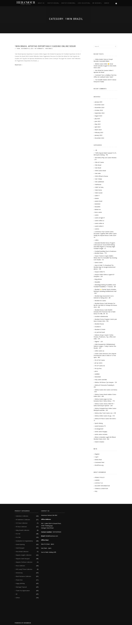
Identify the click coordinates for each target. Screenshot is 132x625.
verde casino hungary (101, 431)
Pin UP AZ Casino (100, 360)
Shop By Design (53, 3)
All (16, 594)
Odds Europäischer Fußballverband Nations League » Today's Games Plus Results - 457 (105, 346)
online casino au (99, 351)
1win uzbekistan (99, 182)
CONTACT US (99, 483)
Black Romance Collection (23, 576)
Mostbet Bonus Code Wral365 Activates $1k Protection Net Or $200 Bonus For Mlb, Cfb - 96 (104, 312)
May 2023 (97, 124)
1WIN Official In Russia (101, 176)
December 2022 (99, 138)
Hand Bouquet (20, 548)
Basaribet (97, 207)
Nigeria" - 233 (99, 341)
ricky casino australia (101, 379)
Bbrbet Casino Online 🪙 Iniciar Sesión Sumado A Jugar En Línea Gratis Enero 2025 (105, 65)
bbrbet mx (98, 209)
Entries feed (98, 459)
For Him (18, 537)
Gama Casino (99, 262)
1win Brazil (49, 48)
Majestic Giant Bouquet (23, 558)
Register (97, 454)
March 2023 (98, 130)
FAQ (96, 491)
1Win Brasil (98, 165)
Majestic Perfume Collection (24, 562)
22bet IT (97, 195)
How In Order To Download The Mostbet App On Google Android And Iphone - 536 (104, 267)
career (106, 3)
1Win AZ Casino (99, 162)
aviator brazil (98, 201)
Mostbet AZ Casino (100, 300)
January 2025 (98, 102)
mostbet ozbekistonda (101, 316)
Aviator (97, 198)
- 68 (96, 150)
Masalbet (97, 282)
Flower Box (19, 580)
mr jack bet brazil (100, 332)
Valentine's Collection (22, 516)
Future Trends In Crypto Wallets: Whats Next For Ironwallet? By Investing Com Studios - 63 (105, 258)
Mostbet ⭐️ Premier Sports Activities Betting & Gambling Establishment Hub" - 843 (105, 291)
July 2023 (97, 118)
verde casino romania (101, 434)
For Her (18, 534)
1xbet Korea (98, 190)
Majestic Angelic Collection (23, 555)
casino (97, 215)
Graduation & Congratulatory (24, 541)
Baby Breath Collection (22, 530)
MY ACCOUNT (97, 3)
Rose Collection (20, 566)
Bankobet (97, 204)
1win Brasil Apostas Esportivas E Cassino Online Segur (45, 46)
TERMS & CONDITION (101, 488)
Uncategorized (99, 429)
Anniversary (19, 573)
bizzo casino (98, 212)
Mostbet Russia (99, 324)
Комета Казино (99, 442)
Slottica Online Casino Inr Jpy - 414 (105, 416)
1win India (98, 173)
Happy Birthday (20, 583)
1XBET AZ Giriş (99, 187)
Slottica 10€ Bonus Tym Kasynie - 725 (106, 382)
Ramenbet (98, 377)
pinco (96, 371)
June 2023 (97, 121)
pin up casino (98, 363)
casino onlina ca (99, 220)
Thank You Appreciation (23, 590)
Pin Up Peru (98, 368)
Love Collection (83, 3)
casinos (97, 229)
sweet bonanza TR (100, 426)
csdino (97, 240)
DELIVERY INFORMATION (102, 486)
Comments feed (99, 462)
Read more (18, 65)
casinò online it (99, 226)
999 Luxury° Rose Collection (24, 569)
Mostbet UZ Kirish (100, 329)
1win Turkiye (98, 179)
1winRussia (98, 184)
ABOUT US (41, 3)
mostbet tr (98, 326)
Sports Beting (99, 423)
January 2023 (98, 135)
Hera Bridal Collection (22, 551)
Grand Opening (20, 544)
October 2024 (99, 110)
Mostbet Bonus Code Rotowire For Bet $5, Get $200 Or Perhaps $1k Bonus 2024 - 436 (105, 305)
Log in (96, 457)
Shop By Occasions (68, 3)
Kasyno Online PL (100, 272)
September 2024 (99, 113)
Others (18, 597)
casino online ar (99, 223)
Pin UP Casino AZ (100, 366)
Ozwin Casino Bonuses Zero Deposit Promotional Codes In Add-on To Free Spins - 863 (105, 355)
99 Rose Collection (21, 527)
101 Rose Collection (21, 523)
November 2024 (99, 107)
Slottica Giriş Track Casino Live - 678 (105, 413)
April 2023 (97, 127)
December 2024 (99, 105)
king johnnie (98, 279)
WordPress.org (99, 465)
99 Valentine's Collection (23, 519)
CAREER (97, 480)
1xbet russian (98, 193)
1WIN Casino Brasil (100, 170)
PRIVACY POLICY (100, 477)
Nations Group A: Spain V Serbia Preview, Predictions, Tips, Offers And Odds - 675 (104, 337)
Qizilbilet (97, 374)
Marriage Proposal (21, 587)
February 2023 (99, 132)
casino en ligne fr (100, 218)
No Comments (39, 48)
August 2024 (98, 116)
